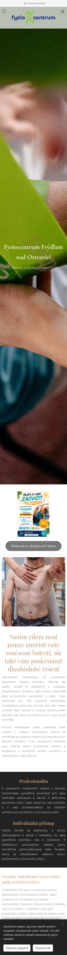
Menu (62, 11)
